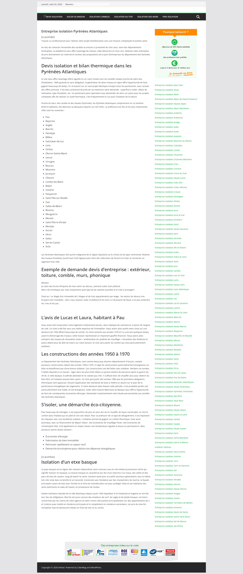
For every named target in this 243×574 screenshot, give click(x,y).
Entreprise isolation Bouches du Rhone (173, 140)
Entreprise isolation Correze (168, 168)
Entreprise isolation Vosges (167, 493)
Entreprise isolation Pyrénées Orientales (174, 391)
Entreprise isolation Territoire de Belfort (174, 502)
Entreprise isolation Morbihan (169, 345)
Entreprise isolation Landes (168, 270)
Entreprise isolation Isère (166, 261)
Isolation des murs (147, 16)
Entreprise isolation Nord (167, 359)
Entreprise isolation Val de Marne (170, 521)
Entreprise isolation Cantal (167, 150)
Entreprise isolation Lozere (167, 308)
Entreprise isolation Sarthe (167, 419)
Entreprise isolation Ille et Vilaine (170, 247)
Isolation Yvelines (163, 447)
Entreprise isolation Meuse (167, 340)
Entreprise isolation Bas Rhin (168, 396)
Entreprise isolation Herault (168, 243)
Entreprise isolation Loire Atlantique (172, 289)
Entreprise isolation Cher (166, 164)
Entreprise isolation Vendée (168, 479)
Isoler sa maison (76, 16)
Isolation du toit (123, 16)
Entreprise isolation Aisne (167, 89)
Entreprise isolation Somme (168, 456)
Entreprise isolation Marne (167, 321)
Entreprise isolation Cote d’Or (169, 182)
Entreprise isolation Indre (167, 252)
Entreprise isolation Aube (167, 127)
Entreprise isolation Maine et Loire (171, 312)
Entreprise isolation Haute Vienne (170, 489)
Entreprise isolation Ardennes (169, 117)
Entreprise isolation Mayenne (169, 331)
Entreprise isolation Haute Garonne (171, 229)
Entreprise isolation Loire (166, 280)
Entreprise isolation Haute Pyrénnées (172, 386)
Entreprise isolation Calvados (168, 145)
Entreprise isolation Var (166, 470)
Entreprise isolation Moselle (168, 349)
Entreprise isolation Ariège (167, 122)
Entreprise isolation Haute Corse (170, 178)
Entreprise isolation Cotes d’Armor (171, 187)
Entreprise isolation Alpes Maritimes (172, 108)
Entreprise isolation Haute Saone (170, 410)
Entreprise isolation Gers (166, 233)
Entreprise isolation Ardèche (168, 113)
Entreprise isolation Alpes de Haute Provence (176, 99)
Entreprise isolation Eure (166, 210)
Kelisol (61, 567)
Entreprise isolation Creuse (167, 192)
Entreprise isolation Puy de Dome (170, 377)
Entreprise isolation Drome (167, 205)
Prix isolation (170, 16)
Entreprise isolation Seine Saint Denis (172, 516)
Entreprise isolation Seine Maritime (171, 437)
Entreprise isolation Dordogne (169, 196)
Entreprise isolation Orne (167, 368)
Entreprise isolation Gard (166, 224)
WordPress (96, 567)
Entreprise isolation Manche (168, 317)
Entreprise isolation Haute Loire (170, 284)
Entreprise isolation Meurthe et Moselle (173, 335)
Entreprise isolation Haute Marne (170, 326)
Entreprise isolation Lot (166, 298)
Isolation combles (99, 16)
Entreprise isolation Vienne (167, 484)
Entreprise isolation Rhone (167, 405)
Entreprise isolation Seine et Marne (171, 442)
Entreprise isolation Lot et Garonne (171, 303)
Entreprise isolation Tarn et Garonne (172, 465)
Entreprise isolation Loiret (167, 294)
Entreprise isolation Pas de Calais (170, 373)
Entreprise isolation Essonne (168, 507)
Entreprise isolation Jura (166, 266)
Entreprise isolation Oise (166, 363)
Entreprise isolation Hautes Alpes (170, 103)
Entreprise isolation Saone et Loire (171, 414)
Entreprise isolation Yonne (167, 498)
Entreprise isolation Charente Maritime (173, 159)
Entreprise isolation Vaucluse (168, 475)
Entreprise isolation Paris (166, 433)
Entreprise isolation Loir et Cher (170, 275)
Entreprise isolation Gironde (168, 238)
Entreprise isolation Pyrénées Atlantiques (174, 382)
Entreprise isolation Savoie (167, 424)
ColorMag (81, 567)
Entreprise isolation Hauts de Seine (171, 512)
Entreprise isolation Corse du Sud (170, 173)
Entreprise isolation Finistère (168, 219)
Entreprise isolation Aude (167, 131)
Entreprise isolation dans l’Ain (169, 85)
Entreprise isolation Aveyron (168, 136)
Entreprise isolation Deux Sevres (170, 451)
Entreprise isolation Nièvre (167, 354)
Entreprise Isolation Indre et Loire (170, 257)
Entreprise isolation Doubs (167, 201)
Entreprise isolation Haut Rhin (169, 400)
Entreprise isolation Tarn (166, 461)
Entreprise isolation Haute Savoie (170, 428)
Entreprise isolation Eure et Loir (170, 215)
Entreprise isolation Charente (169, 154)
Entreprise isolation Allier (167, 94)
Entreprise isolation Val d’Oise (169, 526)
